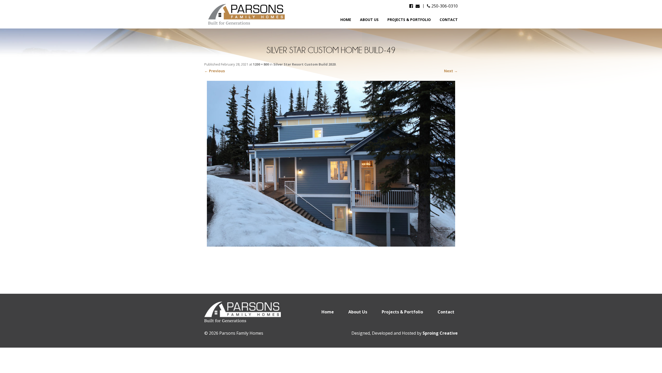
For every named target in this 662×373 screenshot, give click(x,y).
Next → (451, 70)
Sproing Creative (440, 333)
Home (345, 19)
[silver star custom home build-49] (331, 164)
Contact (449, 19)
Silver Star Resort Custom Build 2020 (304, 64)
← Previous (214, 70)
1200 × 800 (261, 64)
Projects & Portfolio (409, 19)
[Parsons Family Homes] (247, 14)
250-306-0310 (444, 6)
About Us (369, 19)
